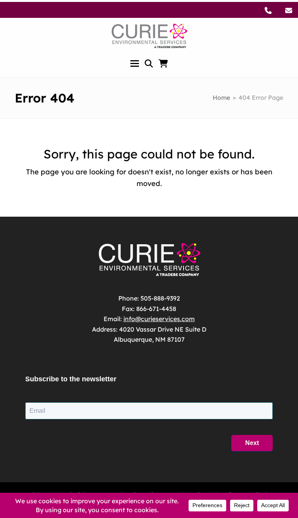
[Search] (149, 63)
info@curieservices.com (159, 319)
